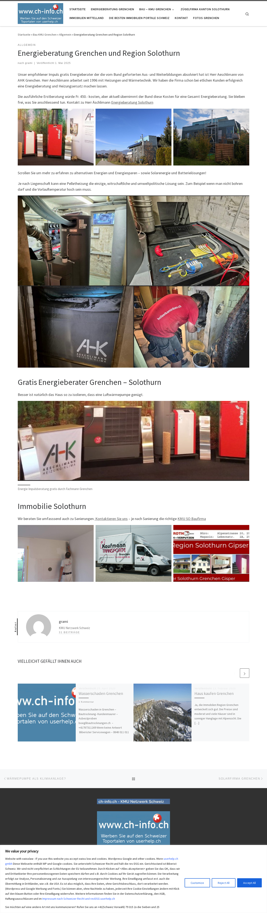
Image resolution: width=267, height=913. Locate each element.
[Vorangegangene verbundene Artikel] (234, 673)
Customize (197, 883)
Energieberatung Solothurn (132, 102)
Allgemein (65, 34)
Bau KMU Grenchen (45, 34)
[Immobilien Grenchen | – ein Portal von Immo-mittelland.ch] (40, 12)
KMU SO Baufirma (192, 518)
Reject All (223, 883)
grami (29, 63)
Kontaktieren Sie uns (111, 518)
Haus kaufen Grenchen (214, 693)
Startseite (24, 34)
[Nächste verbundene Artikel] (244, 673)
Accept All (249, 883)
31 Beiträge (69, 632)
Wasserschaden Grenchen (101, 693)
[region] (133, 879)
